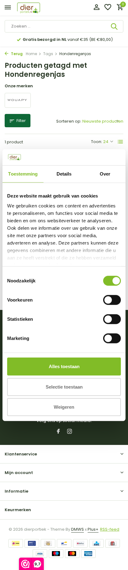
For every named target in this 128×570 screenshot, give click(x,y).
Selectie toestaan (64, 386)
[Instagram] (69, 432)
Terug (16, 53)
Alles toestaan (64, 366)
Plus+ (93, 529)
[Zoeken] (115, 26)
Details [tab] (64, 173)
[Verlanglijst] (107, 8)
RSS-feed (109, 529)
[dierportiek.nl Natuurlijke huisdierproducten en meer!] (35, 7)
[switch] (112, 300)
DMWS (77, 529)
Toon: (96, 142)
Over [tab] (105, 173)
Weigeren (64, 407)
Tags (48, 53)
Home (31, 53)
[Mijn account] (96, 8)
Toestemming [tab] (23, 173)
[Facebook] (58, 432)
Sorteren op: (68, 121)
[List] (120, 142)
